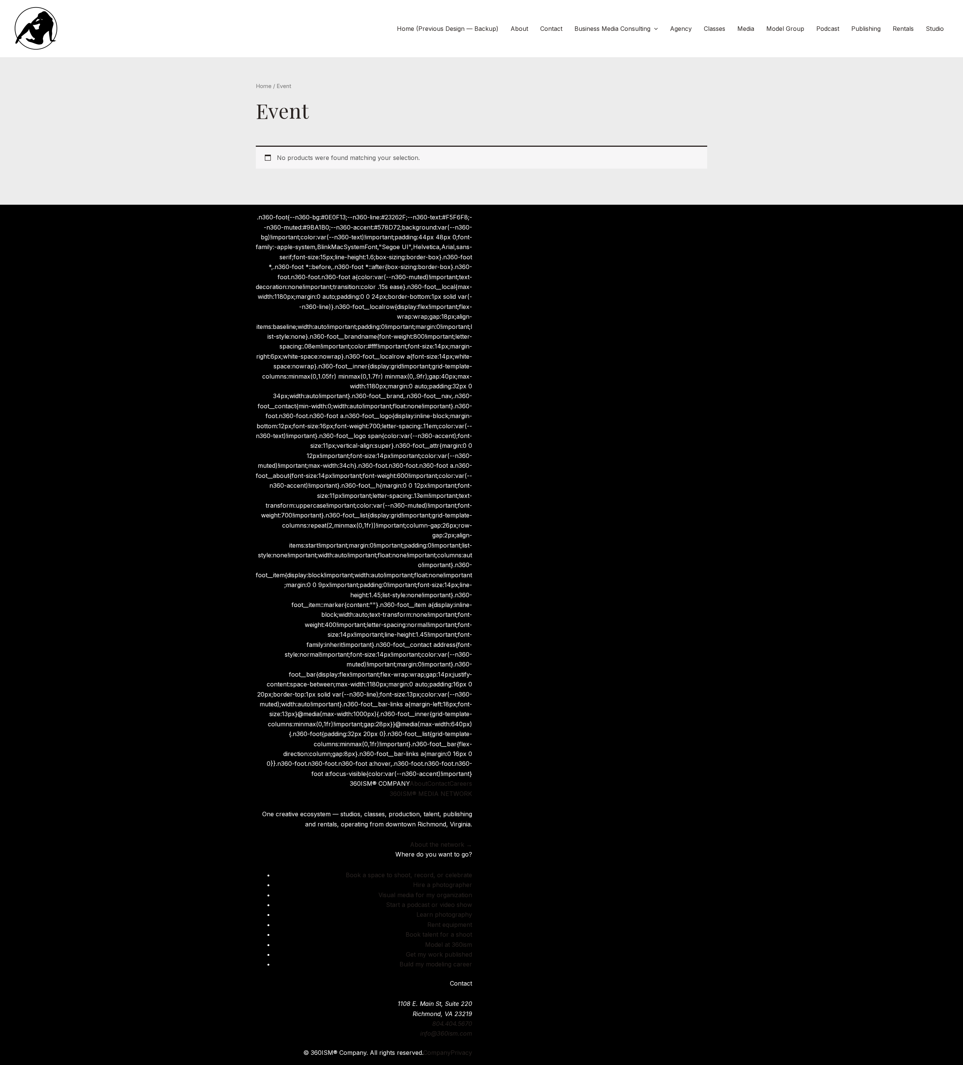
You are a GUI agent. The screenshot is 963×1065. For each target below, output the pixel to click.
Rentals (903, 28)
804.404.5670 (452, 1023)
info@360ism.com (446, 1033)
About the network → (441, 844)
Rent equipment (449, 924)
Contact (551, 28)
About (519, 28)
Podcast (827, 28)
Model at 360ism (448, 944)
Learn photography (444, 914)
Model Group (785, 28)
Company (437, 1052)
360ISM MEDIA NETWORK (431, 793)
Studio (935, 28)
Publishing (866, 28)
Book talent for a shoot (439, 934)
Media (745, 28)
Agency (681, 28)
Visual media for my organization (425, 895)
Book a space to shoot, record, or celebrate (409, 875)
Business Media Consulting (612, 28)
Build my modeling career (435, 964)
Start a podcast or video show (429, 904)
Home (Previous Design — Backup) (447, 28)
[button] (654, 28)
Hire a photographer (442, 885)
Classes (714, 28)
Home (264, 86)
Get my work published (439, 954)
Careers (461, 783)
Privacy (461, 1052)
